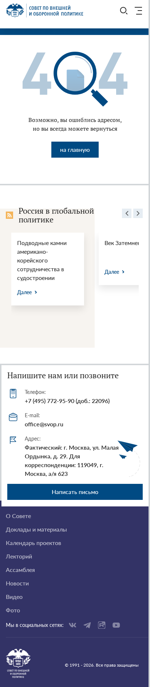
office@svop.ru (44, 424)
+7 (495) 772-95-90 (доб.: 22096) (67, 400)
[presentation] (126, 214)
